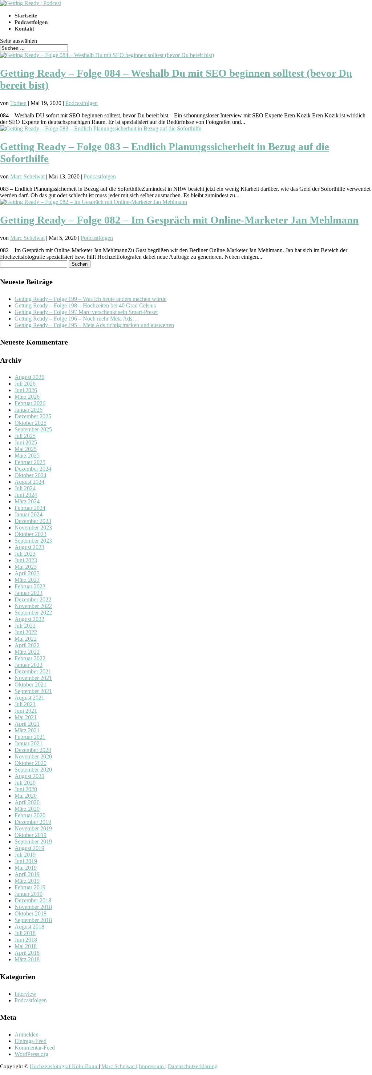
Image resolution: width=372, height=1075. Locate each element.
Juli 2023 (25, 554)
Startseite (26, 16)
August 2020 (29, 776)
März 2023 (27, 580)
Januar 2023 (29, 593)
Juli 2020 (25, 783)
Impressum (152, 1066)
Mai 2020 (26, 796)
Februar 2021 (30, 737)
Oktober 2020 (30, 763)
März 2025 (27, 455)
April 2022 (27, 645)
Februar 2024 (30, 508)
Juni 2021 (26, 711)
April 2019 (27, 874)
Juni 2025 (26, 442)
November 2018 (33, 907)
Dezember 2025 (33, 416)
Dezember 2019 (33, 822)
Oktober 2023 (30, 534)
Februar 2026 (30, 403)
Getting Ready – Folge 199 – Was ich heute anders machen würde (90, 299)
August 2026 (29, 377)
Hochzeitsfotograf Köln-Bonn (64, 1066)
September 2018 (33, 920)
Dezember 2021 (33, 671)
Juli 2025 (25, 436)
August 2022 (29, 619)
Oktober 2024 (30, 475)
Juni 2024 (26, 495)
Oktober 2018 (30, 913)
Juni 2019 (26, 861)
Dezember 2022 (33, 599)
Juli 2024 (25, 488)
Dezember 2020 (33, 750)
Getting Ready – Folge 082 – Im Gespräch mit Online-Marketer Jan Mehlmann (179, 220)
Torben (18, 103)
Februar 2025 (30, 462)
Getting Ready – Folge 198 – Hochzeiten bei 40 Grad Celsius (85, 305)
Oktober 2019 (30, 835)
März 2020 (27, 809)
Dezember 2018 (33, 900)
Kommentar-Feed (35, 1047)
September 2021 (33, 691)
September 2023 (33, 541)
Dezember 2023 (33, 521)
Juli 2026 (25, 384)
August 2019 (29, 848)
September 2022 (33, 612)
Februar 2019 (30, 887)
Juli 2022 (25, 626)
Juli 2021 (25, 704)
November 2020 (33, 756)
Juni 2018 (26, 940)
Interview (25, 994)
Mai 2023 (26, 567)
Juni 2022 (26, 632)
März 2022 (27, 652)
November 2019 (33, 828)
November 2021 (33, 678)
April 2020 (27, 802)
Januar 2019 (29, 894)
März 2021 (27, 730)
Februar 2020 (30, 815)
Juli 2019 (25, 854)
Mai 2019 (26, 868)
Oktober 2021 (30, 684)
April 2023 (27, 573)
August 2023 (29, 547)
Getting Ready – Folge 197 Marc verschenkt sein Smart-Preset (86, 312)
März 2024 (27, 501)
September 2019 (33, 841)
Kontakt (24, 29)
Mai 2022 (26, 639)
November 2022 (33, 606)
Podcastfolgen (31, 22)
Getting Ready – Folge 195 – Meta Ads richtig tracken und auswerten (94, 325)
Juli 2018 (25, 933)
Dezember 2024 (33, 469)
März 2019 (27, 881)
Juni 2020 (26, 789)
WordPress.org (31, 1054)
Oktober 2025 (30, 423)
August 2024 (29, 482)
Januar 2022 (29, 665)
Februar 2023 (30, 586)
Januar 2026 (29, 410)
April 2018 (27, 953)
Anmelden (27, 1034)
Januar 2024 (29, 514)
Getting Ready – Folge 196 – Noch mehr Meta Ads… (76, 318)
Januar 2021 (29, 743)
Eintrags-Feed (30, 1041)
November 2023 (33, 527)
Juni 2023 (26, 560)
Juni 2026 (26, 390)
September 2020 (33, 769)
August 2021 (29, 697)
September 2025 (33, 429)
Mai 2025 (26, 449)
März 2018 (27, 959)
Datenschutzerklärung (193, 1066)
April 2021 (27, 724)
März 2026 (27, 397)
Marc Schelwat (27, 176)
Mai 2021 (26, 717)
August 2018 (29, 926)
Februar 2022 (30, 658)
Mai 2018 (26, 946)
